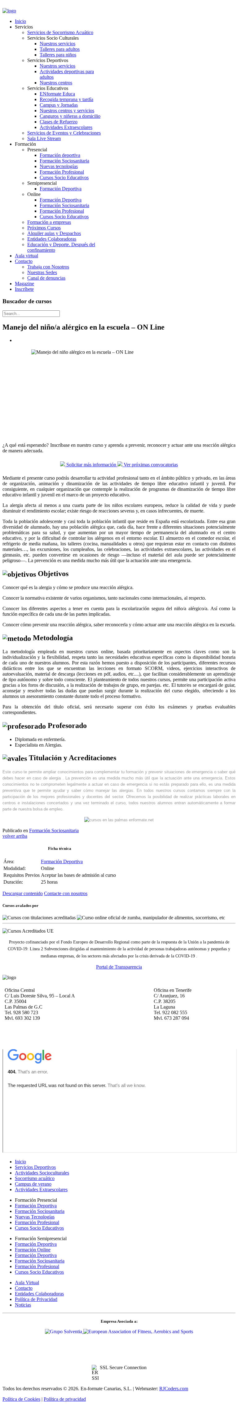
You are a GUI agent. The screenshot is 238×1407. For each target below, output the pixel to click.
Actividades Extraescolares (41, 1189)
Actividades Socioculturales (42, 1172)
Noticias (23, 1304)
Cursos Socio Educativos (39, 1228)
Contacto (24, 1288)
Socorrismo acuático (35, 1178)
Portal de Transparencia (119, 967)
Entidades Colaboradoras (39, 1293)
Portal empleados (19, 5)
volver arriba (14, 836)
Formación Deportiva (62, 861)
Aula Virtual (27, 1282)
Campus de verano (33, 1184)
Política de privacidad (65, 1399)
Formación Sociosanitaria (54, 830)
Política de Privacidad (36, 1299)
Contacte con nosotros (65, 893)
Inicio (20, 1161)
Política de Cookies (21, 1399)
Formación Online (33, 1249)
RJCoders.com (173, 1388)
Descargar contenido (22, 893)
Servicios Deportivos (35, 1167)
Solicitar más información (91, 464)
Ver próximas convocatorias (150, 464)
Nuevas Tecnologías (35, 1216)
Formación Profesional (37, 1222)
